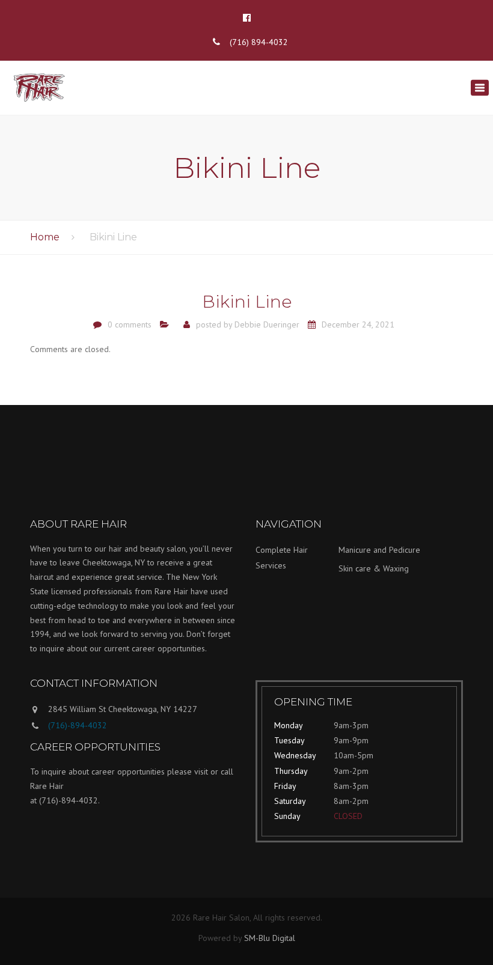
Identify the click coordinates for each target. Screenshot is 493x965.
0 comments (130, 324)
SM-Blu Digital (269, 938)
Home (45, 237)
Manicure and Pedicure (379, 549)
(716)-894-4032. (69, 800)
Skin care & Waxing (373, 568)
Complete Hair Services (282, 557)
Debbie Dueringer (266, 324)
